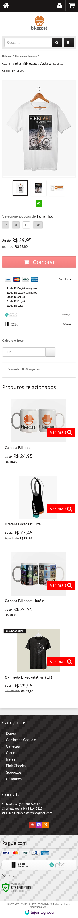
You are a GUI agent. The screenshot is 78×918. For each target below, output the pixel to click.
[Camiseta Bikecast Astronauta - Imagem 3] (57, 188)
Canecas (13, 746)
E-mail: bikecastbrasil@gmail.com (28, 813)
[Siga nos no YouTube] (32, 825)
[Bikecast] (39, 22)
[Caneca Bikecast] (38, 433)
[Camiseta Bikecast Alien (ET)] (38, 662)
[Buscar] (57, 42)
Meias (10, 759)
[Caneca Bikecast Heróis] (38, 586)
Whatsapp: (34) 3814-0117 (23, 808)
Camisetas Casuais (26, 56)
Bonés (11, 733)
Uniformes (14, 779)
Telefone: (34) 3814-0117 (22, 804)
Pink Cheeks (16, 766)
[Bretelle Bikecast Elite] (38, 509)
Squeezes (13, 772)
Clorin (10, 753)
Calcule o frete (13, 340)
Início (8, 56)
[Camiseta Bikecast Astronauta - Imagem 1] (20, 188)
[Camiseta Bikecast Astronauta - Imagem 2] (38, 188)
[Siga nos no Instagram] (39, 825)
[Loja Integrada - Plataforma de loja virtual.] (39, 912)
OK (50, 352)
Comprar (43, 262)
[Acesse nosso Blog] (45, 825)
